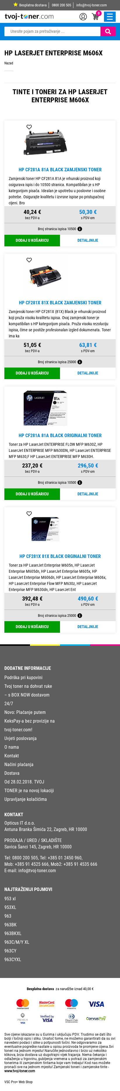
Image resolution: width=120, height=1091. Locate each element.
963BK (10, 925)
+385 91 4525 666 (32, 864)
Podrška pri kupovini (23, 677)
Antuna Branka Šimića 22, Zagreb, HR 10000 (45, 829)
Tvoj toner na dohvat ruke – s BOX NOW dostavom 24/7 (28, 694)
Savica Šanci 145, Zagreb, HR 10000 (38, 847)
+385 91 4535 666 (80, 864)
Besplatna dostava (33, 5)
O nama (11, 747)
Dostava (12, 773)
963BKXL (13, 933)
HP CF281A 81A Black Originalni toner (60, 435)
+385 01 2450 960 (65, 858)
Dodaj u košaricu (32, 240)
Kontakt (11, 756)
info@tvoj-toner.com (91, 5)
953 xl (10, 898)
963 (7, 916)
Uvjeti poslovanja (20, 738)
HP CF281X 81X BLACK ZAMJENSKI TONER (60, 303)
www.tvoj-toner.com (19, 1071)
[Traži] (108, 31)
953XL (10, 907)
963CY (10, 951)
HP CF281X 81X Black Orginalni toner (60, 556)
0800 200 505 (61, 5)
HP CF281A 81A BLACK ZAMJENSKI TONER (60, 169)
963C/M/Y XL (16, 942)
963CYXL (12, 959)
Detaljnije (87, 240)
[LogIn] (83, 16)
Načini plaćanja (18, 764)
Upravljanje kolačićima (25, 799)
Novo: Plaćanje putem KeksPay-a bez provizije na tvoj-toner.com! (29, 721)
